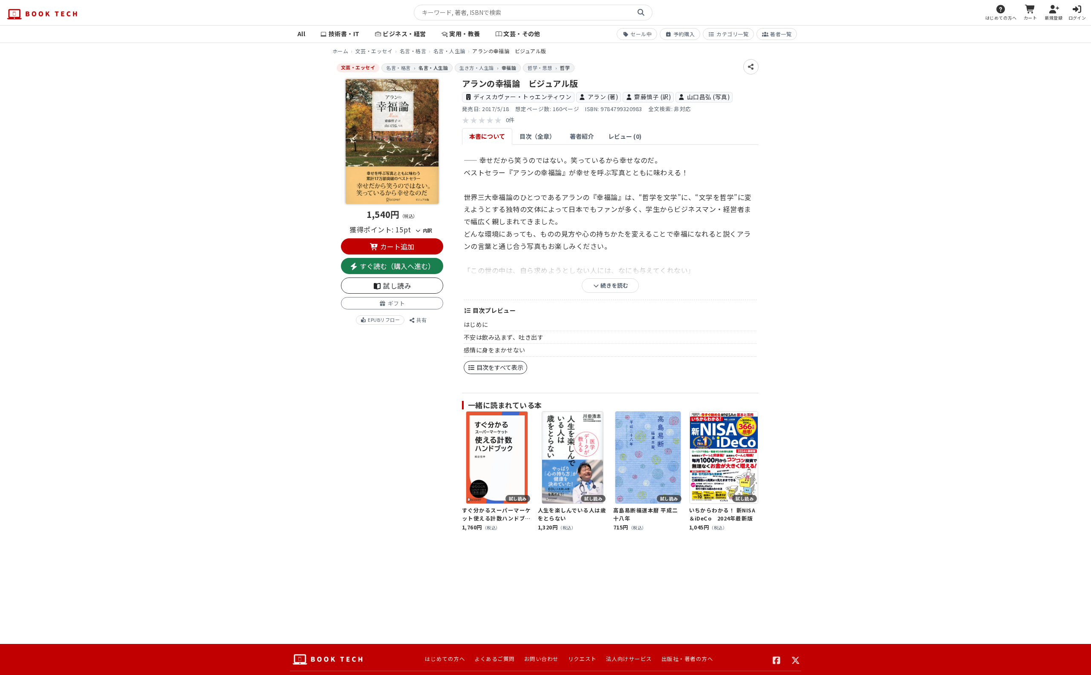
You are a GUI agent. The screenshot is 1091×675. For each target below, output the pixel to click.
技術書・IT (344, 33)
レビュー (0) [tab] (624, 136)
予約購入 (684, 33)
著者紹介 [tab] (582, 136)
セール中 (641, 33)
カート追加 (396, 246)
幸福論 (509, 67)
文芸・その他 (521, 33)
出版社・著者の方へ (687, 659)
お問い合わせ (541, 659)
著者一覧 (780, 33)
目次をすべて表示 (499, 367)
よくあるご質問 (494, 659)
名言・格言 (413, 50)
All (301, 33)
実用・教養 (464, 33)
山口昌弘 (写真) (708, 96)
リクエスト (582, 659)
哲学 (565, 67)
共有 (421, 319)
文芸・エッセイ (374, 50)
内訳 (426, 230)
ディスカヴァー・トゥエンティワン (522, 96)
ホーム (340, 50)
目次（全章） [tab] (537, 136)
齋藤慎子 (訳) (652, 96)
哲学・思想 (540, 67)
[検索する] (641, 13)
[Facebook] (776, 659)
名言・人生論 (449, 50)
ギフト (395, 303)
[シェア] (751, 66)
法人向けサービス (629, 659)
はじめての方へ (445, 659)
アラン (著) (603, 96)
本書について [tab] (487, 136)
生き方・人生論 (476, 67)
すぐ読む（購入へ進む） (396, 266)
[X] (796, 659)
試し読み (396, 285)
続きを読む (613, 285)
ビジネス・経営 (404, 33)
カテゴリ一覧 (732, 33)
